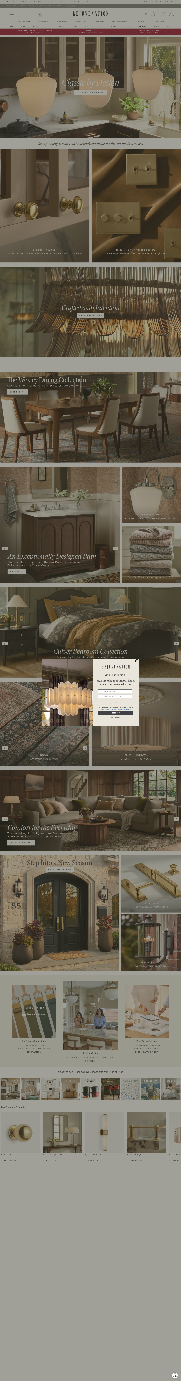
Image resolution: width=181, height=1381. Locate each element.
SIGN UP (115, 713)
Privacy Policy (109, 709)
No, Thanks (115, 717)
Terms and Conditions (123, 709)
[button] (175, 1375)
